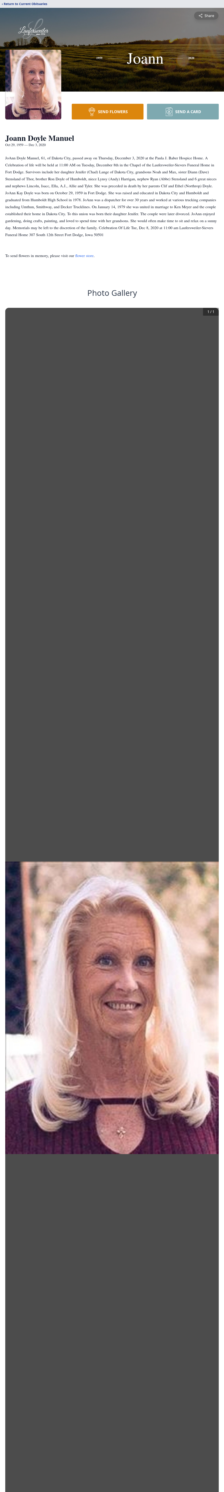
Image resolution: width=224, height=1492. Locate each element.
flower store (84, 255)
